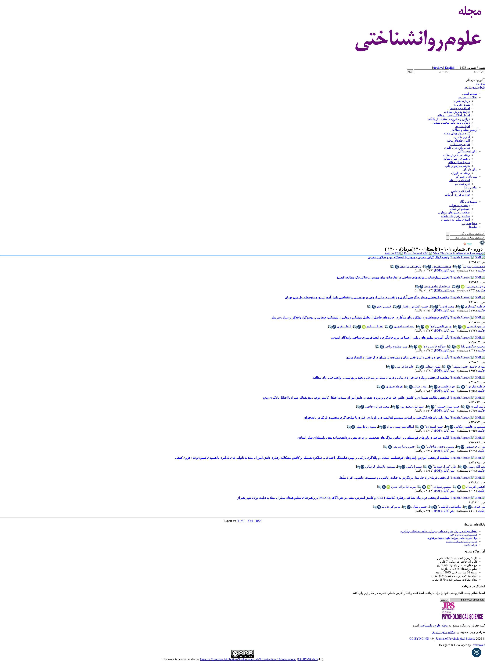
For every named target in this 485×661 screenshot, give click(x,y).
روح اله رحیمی (476, 286)
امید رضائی (420, 386)
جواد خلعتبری (446, 386)
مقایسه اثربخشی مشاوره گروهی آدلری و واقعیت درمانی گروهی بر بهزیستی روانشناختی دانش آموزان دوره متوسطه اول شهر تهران (367, 297)
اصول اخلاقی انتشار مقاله (453, 115)
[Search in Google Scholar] (459, 267)
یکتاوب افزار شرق (443, 632)
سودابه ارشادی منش (437, 286)
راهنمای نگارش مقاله (456, 155)
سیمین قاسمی (476, 326)
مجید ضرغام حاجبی (377, 406)
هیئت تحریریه (461, 104)
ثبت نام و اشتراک (466, 176)
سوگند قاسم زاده (435, 346)
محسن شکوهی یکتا (473, 346)
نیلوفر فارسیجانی (410, 266)
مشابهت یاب (469, 223)
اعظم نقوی (344, 326)
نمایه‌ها (473, 226)
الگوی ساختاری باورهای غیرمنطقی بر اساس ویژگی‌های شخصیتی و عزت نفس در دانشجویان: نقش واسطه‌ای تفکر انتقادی (373, 437)
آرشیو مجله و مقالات (464, 129)
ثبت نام (480, 83)
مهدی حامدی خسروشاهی (469, 366)
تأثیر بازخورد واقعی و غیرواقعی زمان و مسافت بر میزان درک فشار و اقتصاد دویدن (397, 357)
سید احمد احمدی (404, 326)
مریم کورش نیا (391, 506)
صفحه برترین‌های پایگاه (455, 216)
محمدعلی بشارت (474, 266)
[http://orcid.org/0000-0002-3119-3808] (428, 487)
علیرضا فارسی (404, 366)
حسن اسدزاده (434, 426)
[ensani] (482, 244)
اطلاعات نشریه (467, 97)
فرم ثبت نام (462, 183)
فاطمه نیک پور (476, 386)
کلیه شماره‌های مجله (457, 133)
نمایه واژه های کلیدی (457, 147)
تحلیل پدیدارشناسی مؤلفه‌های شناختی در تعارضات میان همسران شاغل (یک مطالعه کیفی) (393, 277)
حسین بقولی (419, 506)
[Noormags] (471, 244)
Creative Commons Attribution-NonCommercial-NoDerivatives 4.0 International (248, 659)
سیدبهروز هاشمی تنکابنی (469, 426)
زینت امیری (477, 406)
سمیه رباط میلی (366, 426)
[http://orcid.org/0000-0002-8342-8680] (427, 327)
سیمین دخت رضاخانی (440, 446)
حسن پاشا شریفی (404, 446)
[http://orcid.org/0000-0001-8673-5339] (364, 327)
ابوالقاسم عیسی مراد (400, 426)
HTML (241, 520)
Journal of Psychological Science (455, 638)
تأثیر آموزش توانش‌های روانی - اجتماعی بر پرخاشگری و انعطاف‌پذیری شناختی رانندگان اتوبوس (390, 337)
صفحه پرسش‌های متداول (454, 212)
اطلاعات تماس (460, 191)
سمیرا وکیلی (414, 466)
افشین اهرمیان (475, 486)
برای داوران (470, 169)
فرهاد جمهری (394, 386)
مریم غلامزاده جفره (403, 486)
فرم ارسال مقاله (459, 162)
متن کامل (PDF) (444, 270)
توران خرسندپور (475, 446)
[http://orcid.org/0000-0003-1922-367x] (463, 487)
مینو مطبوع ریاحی (396, 346)
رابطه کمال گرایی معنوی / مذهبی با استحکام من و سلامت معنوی (408, 257)
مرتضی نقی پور (441, 266)
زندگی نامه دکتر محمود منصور (451, 122)
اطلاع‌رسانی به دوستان (455, 219)
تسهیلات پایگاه (468, 201)
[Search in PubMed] (455, 267)
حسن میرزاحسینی (448, 406)
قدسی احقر (383, 306)
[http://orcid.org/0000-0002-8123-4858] (464, 327)
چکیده (481, 270)
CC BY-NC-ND (308, 659)
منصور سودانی (442, 486)
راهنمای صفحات (459, 205)
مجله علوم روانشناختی (433, 625)
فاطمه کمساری (475, 306)
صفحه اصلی (469, 93)
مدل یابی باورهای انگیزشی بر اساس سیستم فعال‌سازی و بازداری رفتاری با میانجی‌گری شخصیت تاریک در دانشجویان (376, 417)
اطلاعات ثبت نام (459, 180)
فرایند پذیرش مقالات (457, 111)
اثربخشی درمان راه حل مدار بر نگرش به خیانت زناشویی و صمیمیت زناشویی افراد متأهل (394, 477)
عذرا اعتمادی (374, 326)
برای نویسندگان (467, 151)
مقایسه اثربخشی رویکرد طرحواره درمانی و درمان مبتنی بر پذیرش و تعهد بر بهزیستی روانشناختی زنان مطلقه (381, 377)
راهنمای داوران (460, 173)
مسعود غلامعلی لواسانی (380, 466)
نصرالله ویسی (476, 466)
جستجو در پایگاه (460, 208)
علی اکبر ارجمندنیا (445, 466)
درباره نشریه (462, 101)
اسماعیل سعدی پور (412, 406)
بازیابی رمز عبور (475, 87)
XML (250, 520)
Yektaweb (479, 645)
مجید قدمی (447, 306)
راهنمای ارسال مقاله (457, 158)
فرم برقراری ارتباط (457, 194)
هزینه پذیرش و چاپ (457, 165)
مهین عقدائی (433, 366)
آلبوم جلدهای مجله (458, 140)
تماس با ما (470, 187)
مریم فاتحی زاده (441, 326)
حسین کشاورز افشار (415, 306)
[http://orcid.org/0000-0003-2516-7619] (388, 487)
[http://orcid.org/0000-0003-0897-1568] (420, 347)
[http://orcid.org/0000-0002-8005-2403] (463, 287)
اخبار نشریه (462, 126)
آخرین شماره (462, 137)
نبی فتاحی (478, 506)
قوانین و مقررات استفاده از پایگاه (449, 119)
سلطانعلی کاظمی (450, 506)
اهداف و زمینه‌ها (460, 108)
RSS (258, 520)
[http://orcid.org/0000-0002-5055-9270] (458, 347)
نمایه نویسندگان (460, 144)
